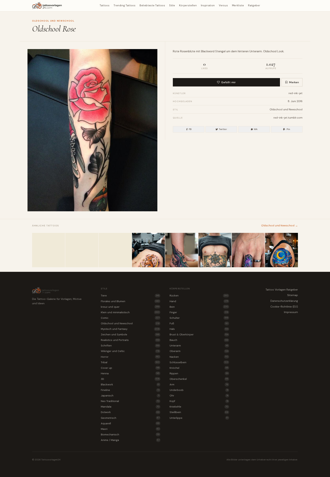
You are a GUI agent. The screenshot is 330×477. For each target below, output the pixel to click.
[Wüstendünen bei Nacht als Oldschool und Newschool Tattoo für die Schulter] (281, 250)
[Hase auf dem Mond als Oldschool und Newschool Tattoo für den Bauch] (148, 250)
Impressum (291, 312)
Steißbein (199, 412)
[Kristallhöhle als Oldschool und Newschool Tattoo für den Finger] (248, 250)
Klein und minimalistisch (130, 312)
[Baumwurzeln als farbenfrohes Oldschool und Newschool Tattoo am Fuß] (181, 250)
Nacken (199, 356)
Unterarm (255, 51)
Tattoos (105, 5)
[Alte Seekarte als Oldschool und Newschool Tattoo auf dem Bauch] (214, 250)
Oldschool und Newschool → (279, 225)
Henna (130, 373)
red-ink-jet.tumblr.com (287, 117)
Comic (130, 318)
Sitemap (292, 295)
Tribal (130, 362)
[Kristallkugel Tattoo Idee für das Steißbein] (48, 250)
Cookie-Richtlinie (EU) (284, 306)
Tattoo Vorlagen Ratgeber (281, 289)
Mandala (130, 406)
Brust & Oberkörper (199, 334)
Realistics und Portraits (130, 340)
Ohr (199, 395)
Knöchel (199, 368)
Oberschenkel (199, 379)
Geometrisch (130, 418)
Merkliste (238, 5)
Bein (199, 306)
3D (130, 379)
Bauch (199, 340)
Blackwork (130, 384)
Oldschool (270, 51)
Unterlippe (199, 418)
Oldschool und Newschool (53, 20)
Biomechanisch (130, 434)
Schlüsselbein (199, 362)
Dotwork (130, 412)
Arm (199, 384)
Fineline (130, 390)
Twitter (223, 129)
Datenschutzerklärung (284, 301)
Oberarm (199, 351)
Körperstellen (188, 5)
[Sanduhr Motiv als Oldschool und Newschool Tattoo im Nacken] (81, 250)
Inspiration (208, 5)
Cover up (130, 368)
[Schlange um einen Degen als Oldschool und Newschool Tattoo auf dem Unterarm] (115, 250)
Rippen (199, 373)
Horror (130, 356)
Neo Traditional (130, 401)
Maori (130, 429)
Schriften (130, 345)
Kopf (199, 401)
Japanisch (130, 395)
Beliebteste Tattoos (152, 5)
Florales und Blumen (130, 301)
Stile (172, 5)
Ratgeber (254, 5)
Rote (176, 51)
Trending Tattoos (124, 5)
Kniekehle (199, 406)
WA (256, 129)
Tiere (130, 295)
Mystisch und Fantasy (130, 329)
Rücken (199, 295)
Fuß (199, 323)
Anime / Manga (130, 440)
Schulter (199, 318)
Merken (294, 82)
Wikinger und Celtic (130, 351)
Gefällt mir (228, 82)
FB (190, 129)
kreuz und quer (130, 306)
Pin (288, 129)
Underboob (199, 390)
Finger (199, 312)
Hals (199, 329)
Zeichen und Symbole (130, 334)
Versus (223, 5)
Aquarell (130, 423)
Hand (199, 301)
